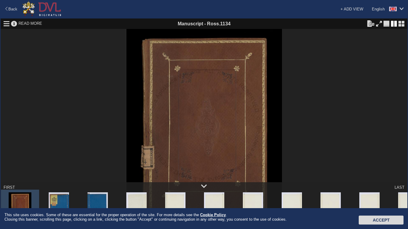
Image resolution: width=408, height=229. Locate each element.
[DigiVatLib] (41, 15)
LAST (399, 187)
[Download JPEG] (371, 23)
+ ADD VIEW (351, 9)
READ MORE (30, 23)
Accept (381, 220)
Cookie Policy (213, 215)
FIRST (9, 187)
